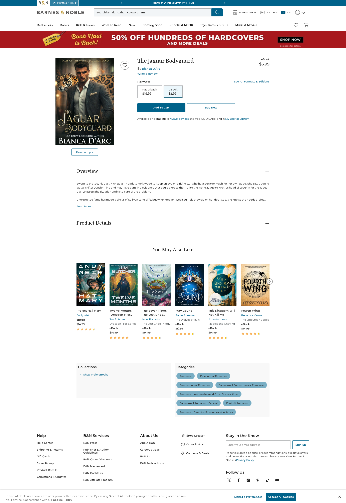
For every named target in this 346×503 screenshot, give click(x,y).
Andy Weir (83, 315)
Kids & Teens (85, 25)
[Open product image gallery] (85, 101)
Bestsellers (45, 25)
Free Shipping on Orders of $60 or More (173, 2)
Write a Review (147, 73)
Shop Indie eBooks (95, 444)
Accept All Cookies (281, 495)
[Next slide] (269, 281)
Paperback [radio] (149, 91)
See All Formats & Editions (252, 81)
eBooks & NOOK (181, 25)
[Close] (339, 495)
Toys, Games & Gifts (214, 25)
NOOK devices (179, 118)
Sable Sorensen (185, 315)
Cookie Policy (62, 498)
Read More (83, 206)
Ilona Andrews (217, 319)
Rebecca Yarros (251, 315)
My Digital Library (237, 118)
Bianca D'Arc (151, 68)
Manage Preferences (248, 495)
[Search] (217, 12)
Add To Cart (161, 107)
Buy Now (211, 107)
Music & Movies (246, 25)
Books (64, 25)
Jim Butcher (117, 319)
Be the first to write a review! (173, 415)
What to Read (112, 25)
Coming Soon (152, 25)
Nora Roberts (151, 319)
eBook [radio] (173, 91)
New (132, 25)
